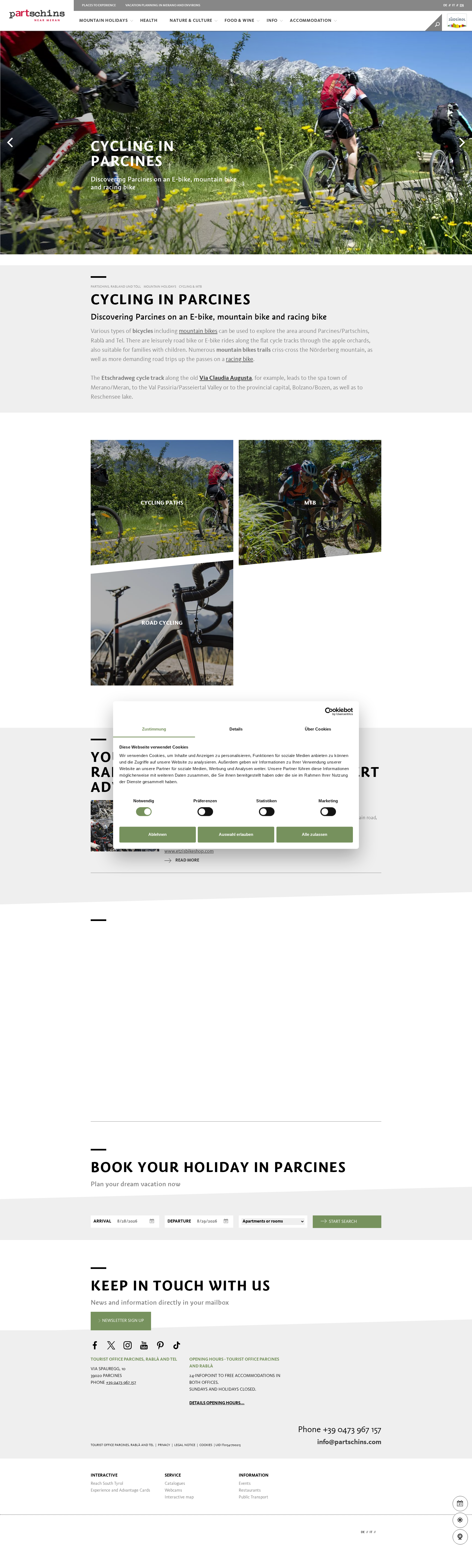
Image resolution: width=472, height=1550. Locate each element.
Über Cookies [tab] (318, 729)
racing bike (239, 359)
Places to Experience (99, 5)
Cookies (205, 1445)
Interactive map (179, 1497)
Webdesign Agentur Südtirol (97, 1532)
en (462, 5)
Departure (179, 1221)
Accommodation (310, 21)
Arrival (102, 1221)
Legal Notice (184, 1445)
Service (173, 1475)
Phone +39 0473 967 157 (339, 1430)
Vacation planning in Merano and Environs (162, 5)
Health (149, 21)
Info (272, 21)
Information (254, 1475)
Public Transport (253, 1497)
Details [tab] (236, 729)
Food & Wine (239, 21)
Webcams (173, 1490)
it (453, 5)
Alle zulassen (314, 834)
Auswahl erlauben (236, 834)
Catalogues (175, 1484)
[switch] (205, 811)
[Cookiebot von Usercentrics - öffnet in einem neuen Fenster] (329, 711)
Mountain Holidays (103, 21)
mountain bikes (198, 331)
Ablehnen (157, 834)
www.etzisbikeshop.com (189, 851)
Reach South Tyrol (107, 1484)
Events (245, 1484)
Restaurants (250, 1490)
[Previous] (11, 142)
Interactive (104, 1475)
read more (187, 860)
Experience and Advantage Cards (120, 1490)
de (445, 5)
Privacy (164, 1445)
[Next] (461, 142)
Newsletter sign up (122, 1321)
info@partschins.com (349, 1442)
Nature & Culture (191, 21)
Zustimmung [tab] (154, 729)
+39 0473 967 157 (121, 1383)
